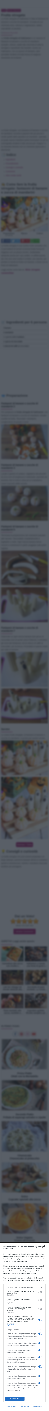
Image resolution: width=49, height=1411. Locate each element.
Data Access (24, 1407)
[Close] (44, 1247)
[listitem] (24, 1287)
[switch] (40, 1292)
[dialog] (24, 1327)
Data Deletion (12, 1407)
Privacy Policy (37, 1407)
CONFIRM (14, 1399)
